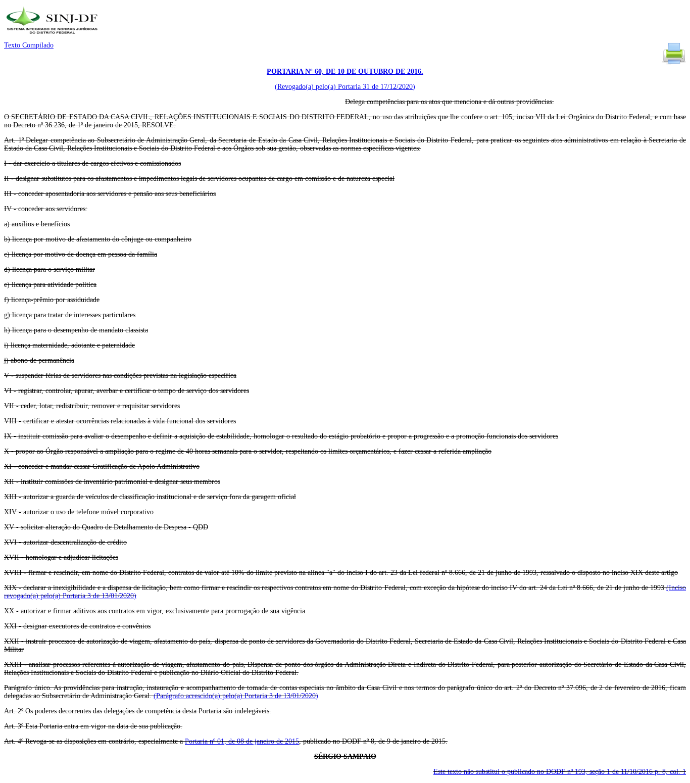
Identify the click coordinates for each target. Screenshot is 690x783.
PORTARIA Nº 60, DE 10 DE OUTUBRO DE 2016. (345, 71)
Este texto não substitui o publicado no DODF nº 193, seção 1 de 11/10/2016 (559, 771)
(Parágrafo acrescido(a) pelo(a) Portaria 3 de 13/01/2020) (236, 696)
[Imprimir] (674, 63)
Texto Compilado (29, 45)
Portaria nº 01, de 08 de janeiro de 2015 (242, 741)
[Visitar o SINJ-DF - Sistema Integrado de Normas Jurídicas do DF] (53, 37)
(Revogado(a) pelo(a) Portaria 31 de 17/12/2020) (345, 86)
